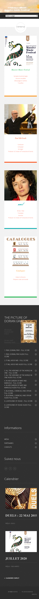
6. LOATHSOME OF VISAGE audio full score (17, 406)
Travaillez (20, 83)
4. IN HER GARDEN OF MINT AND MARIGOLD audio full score (15, 386)
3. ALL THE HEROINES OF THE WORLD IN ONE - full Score (18, 372)
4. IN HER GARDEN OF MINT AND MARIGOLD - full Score (15, 382)
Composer (21, 147)
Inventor (20, 215)
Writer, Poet (20, 211)
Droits (34, 594)
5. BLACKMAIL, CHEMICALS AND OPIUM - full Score (18, 392)
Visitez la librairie (21, 277)
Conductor (21, 145)
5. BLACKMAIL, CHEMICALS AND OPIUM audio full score (17, 396)
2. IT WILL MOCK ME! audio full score (18, 364)
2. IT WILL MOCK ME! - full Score (16, 360)
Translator (21, 213)
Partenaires (8, 443)
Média (6, 439)
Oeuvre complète (20, 78)
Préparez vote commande (20, 279)
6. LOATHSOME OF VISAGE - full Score (18, 401)
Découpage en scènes (20, 81)
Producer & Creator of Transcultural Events (20, 151)
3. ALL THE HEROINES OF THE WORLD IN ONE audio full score (18, 376)
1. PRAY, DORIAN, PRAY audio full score (16, 355)
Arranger (20, 149)
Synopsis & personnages (21, 76)
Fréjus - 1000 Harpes (12, 566)
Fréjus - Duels (10, 523)
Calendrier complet (12, 578)
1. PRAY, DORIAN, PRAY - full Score (17, 350)
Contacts (8, 447)
